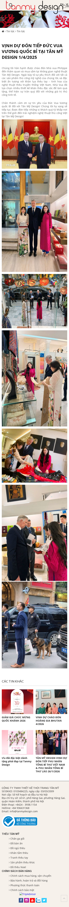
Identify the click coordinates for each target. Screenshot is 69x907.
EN (62, 4)
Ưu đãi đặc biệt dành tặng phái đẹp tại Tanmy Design (16, 761)
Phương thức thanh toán (24, 885)
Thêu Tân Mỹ (10, 833)
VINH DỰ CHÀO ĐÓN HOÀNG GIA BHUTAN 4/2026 (49, 721)
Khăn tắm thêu (19, 853)
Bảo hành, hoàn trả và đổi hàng (29, 880)
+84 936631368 (20, 808)
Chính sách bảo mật (22, 890)
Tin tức (10, 31)
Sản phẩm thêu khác (22, 862)
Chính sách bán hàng (17, 870)
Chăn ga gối (17, 838)
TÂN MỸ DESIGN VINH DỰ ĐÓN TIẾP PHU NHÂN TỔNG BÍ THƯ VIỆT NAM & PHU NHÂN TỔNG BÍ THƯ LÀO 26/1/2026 (51, 764)
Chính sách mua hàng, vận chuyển (30, 875)
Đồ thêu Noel (18, 867)
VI (67, 4)
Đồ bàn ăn (16, 843)
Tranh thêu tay (19, 857)
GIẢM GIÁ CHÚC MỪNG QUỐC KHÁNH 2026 (16, 719)
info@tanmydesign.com (24, 811)
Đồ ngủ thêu (17, 848)
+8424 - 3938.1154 (26, 804)
